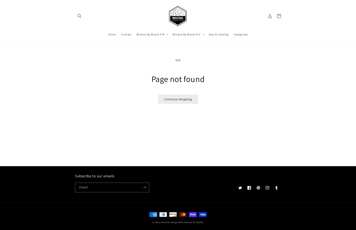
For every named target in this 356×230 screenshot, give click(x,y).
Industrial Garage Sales (171, 222)
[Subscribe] (144, 187)
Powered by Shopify (194, 222)
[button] (79, 16)
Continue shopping (178, 99)
